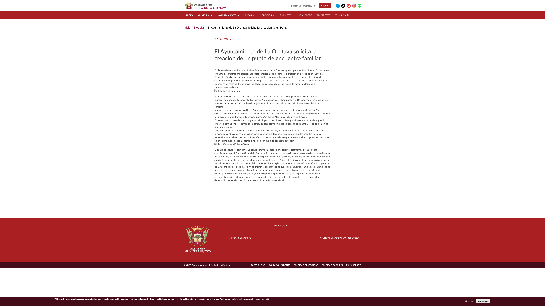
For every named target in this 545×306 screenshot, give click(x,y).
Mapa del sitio (353, 265)
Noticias (199, 27)
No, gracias (483, 301)
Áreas (248, 15)
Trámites (285, 15)
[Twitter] (343, 6)
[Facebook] (338, 6)
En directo (324, 15)
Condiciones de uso (279, 265)
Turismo (340, 15)
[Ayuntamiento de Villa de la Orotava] (197, 240)
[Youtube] (349, 6)
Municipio (204, 15)
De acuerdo (469, 301)
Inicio (189, 15)
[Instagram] (354, 6)
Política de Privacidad (306, 265)
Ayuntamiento (227, 15)
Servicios (266, 15)
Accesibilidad (258, 265)
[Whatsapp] (359, 6)
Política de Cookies (332, 265)
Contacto (305, 15)
